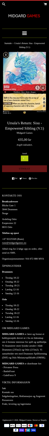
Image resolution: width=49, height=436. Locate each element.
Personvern (7, 400)
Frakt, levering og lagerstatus (16, 404)
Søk (4, 388)
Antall (24, 153)
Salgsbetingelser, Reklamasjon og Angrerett (23, 396)
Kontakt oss (8, 392)
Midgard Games (25, 420)
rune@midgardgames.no (14, 242)
